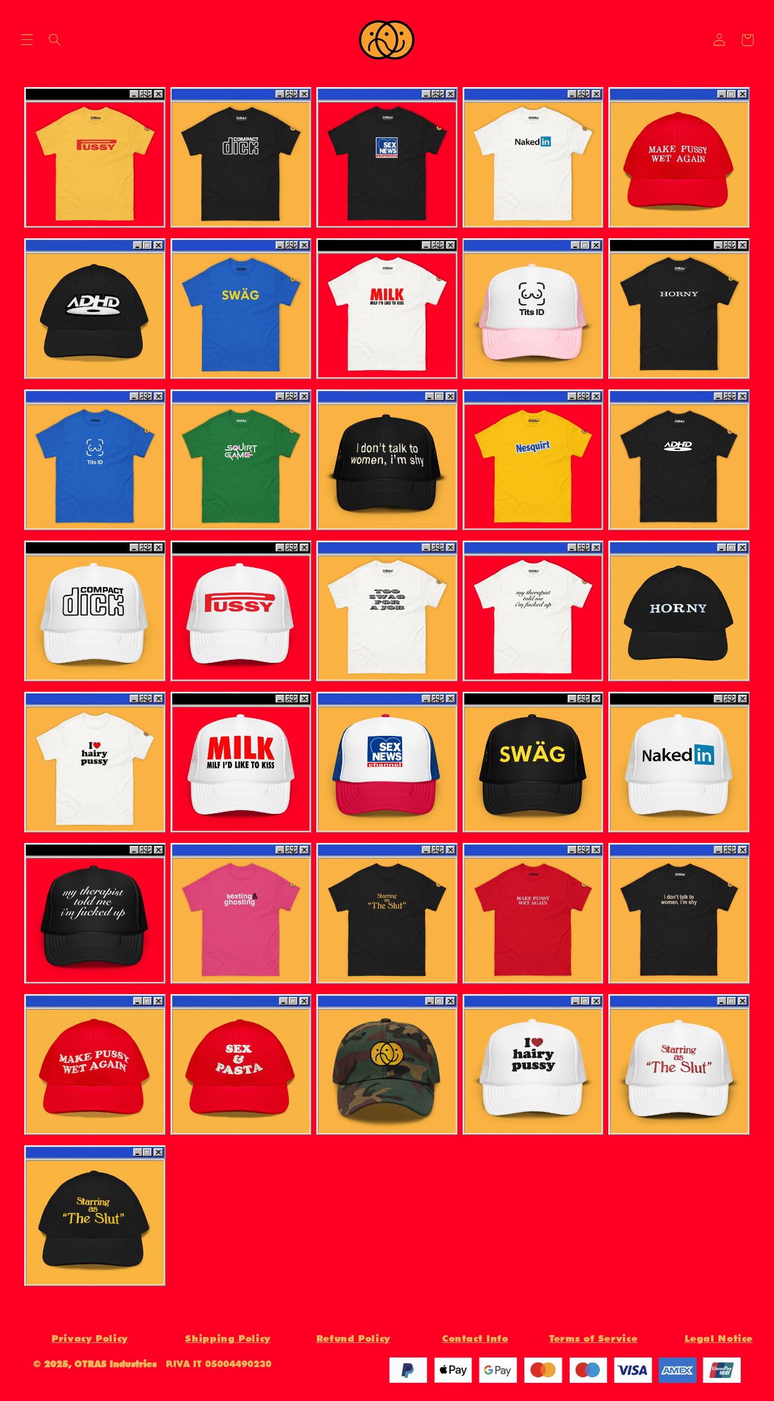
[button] (27, 40)
